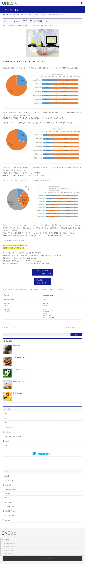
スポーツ (7, 432)
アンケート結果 (9, 506)
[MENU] (81, 3)
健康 (6, 423)
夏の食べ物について (19, 381)
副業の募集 (8, 502)
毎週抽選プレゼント (11, 511)
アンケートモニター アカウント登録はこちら (42, 272)
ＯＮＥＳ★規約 (9, 550)
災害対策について (18, 393)
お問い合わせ (8, 553)
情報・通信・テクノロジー (48, 25)
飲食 (6, 418)
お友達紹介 (8, 520)
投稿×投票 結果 (10, 489)
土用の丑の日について (19, 357)
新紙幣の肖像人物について (73, 327)
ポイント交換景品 (10, 516)
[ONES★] (10, 4)
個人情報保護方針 (9, 543)
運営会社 (7, 540)
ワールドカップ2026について (22, 369)
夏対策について (17, 345)
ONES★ (40, 558)
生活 (6, 414)
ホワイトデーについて (10, 327)
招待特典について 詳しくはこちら (42, 281)
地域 (6, 446)
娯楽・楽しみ (9, 427)
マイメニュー (9, 480)
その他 (7, 441)
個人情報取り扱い (9, 547)
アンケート (8, 498)
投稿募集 (7, 493)
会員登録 (7, 476)
